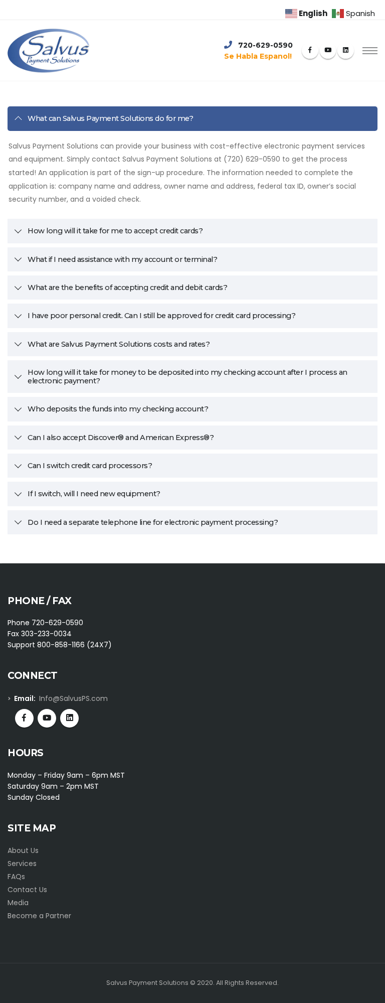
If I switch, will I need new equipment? (94, 493)
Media (18, 903)
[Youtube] (328, 50)
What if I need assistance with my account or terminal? (122, 259)
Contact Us (27, 890)
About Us (23, 850)
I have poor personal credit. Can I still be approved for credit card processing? (161, 315)
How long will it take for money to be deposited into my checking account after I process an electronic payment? (187, 376)
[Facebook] (310, 50)
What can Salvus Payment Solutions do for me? (110, 118)
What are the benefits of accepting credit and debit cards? (127, 287)
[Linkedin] (345, 50)
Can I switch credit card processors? (90, 465)
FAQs (16, 877)
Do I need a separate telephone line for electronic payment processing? (153, 522)
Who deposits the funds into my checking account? (118, 408)
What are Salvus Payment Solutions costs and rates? (119, 344)
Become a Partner (39, 916)
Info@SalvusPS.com (73, 698)
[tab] (192, 118)
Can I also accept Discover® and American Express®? (121, 437)
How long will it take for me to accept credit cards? (115, 230)
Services (22, 863)
